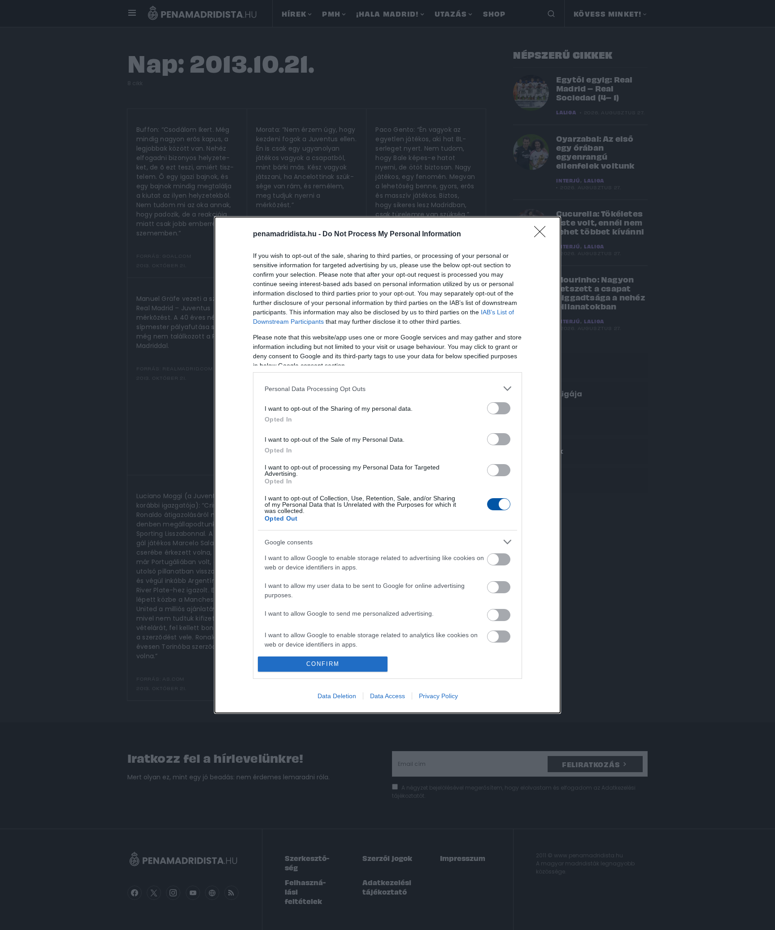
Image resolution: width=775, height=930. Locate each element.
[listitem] (387, 388)
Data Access (387, 696)
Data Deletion (337, 696)
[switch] (498, 408)
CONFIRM (323, 664)
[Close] (542, 234)
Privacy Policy (438, 696)
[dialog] (387, 465)
